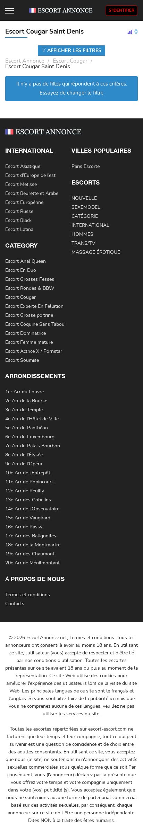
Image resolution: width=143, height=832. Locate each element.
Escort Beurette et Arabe (31, 193)
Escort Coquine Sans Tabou (35, 324)
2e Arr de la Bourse (26, 401)
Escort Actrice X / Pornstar (33, 351)
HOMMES (82, 234)
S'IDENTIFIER (121, 10)
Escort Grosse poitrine (29, 315)
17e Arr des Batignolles (30, 536)
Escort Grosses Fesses (29, 279)
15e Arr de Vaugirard (27, 518)
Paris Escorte (86, 166)
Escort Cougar (70, 61)
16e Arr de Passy (23, 527)
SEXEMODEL (86, 207)
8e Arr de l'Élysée (24, 455)
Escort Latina (19, 229)
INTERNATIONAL (90, 225)
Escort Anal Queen (25, 261)
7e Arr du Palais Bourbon (32, 446)
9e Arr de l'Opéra (23, 464)
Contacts (14, 603)
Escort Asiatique (22, 166)
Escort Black (18, 220)
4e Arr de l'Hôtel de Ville (32, 419)
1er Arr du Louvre (24, 392)
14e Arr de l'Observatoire (32, 509)
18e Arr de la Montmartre (32, 545)
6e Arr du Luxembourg (29, 437)
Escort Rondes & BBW (29, 288)
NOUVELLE (84, 198)
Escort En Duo (20, 270)
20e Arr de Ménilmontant (32, 563)
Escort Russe (19, 211)
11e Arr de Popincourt (29, 482)
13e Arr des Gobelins (28, 500)
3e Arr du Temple (24, 410)
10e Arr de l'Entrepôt (27, 473)
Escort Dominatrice (25, 333)
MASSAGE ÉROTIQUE (96, 252)
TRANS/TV (83, 243)
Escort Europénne (24, 202)
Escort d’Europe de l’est (30, 175)
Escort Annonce (24, 61)
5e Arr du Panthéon (26, 428)
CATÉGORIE (85, 216)
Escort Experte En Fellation (34, 306)
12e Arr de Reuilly (24, 491)
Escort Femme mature (29, 342)
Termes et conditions (27, 594)
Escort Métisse (21, 184)
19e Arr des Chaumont (29, 554)
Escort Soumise (22, 360)
